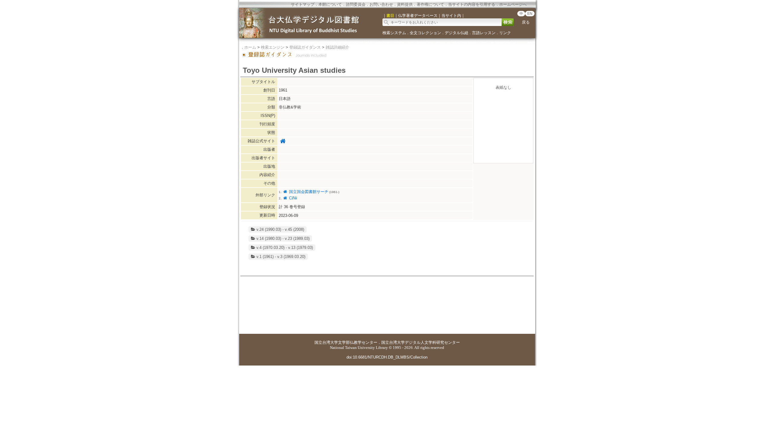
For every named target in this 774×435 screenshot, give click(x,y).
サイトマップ (302, 4)
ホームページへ (513, 4)
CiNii (292, 198)
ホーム (250, 47)
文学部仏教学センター (357, 342)
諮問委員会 (356, 4)
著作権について (430, 4)
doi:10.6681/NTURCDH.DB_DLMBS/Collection (387, 357)
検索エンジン (273, 47)
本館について (330, 4)
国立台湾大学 (326, 342)
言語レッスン (484, 33)
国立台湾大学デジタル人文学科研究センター (420, 342)
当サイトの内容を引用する (471, 4)
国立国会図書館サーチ (308, 191)
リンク (505, 33)
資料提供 (405, 4)
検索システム (394, 33)
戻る (526, 22)
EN (529, 13)
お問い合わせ (381, 4)
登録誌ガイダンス (305, 47)
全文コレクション (425, 33)
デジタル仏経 (456, 33)
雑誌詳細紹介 (337, 47)
